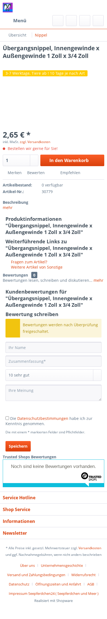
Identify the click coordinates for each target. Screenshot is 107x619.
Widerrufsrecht (83, 574)
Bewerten (36, 172)
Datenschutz (19, 584)
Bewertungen (15, 275)
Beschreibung (15, 202)
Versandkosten (89, 548)
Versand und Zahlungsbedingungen (36, 574)
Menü (19, 20)
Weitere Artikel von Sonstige (36, 267)
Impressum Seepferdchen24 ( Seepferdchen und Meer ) (53, 593)
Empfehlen (69, 172)
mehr (8, 207)
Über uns (27, 565)
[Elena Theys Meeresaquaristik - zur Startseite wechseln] (8, 7)
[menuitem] (14, 20)
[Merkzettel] (71, 20)
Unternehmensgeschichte (62, 565)
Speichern (18, 446)
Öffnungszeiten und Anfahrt (58, 584)
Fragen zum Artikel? (28, 261)
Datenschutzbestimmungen (42, 418)
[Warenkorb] (98, 20)
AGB (90, 584)
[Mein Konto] (84, 20)
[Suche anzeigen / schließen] (57, 20)
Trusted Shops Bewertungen (29, 456)
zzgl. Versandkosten (35, 142)
